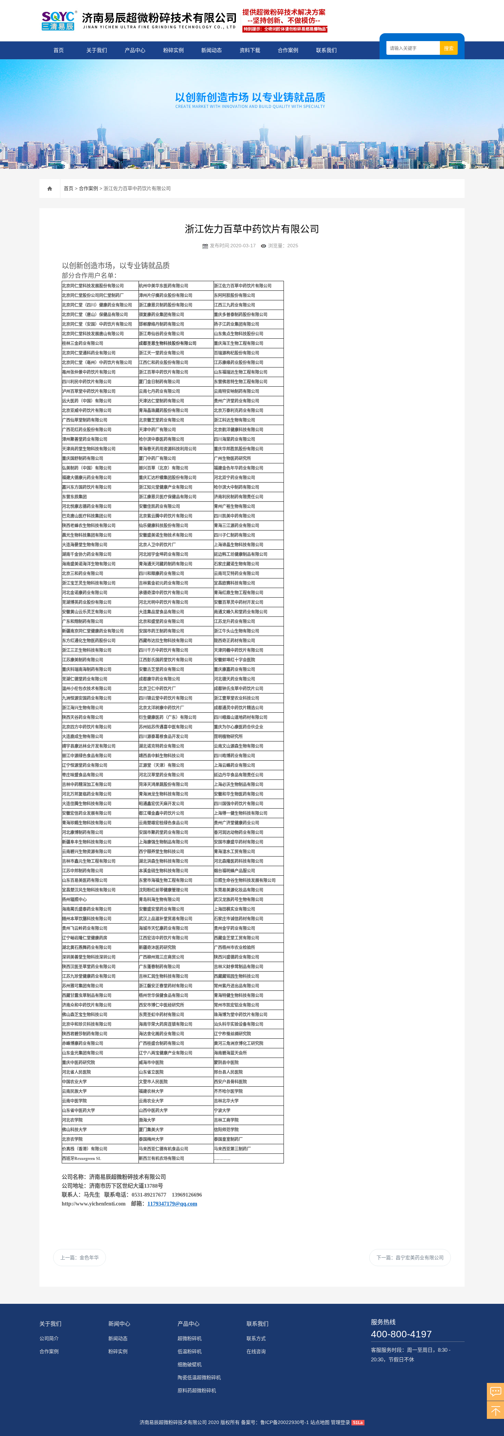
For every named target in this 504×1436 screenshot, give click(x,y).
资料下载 (250, 50)
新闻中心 (119, 1324)
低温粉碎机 (190, 1351)
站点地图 (319, 1422)
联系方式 (256, 1338)
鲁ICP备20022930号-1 (284, 1422)
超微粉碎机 (190, 1338)
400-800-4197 (401, 1334)
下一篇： (410, 1257)
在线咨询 (256, 1351)
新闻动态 (211, 50)
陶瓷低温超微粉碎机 (199, 1377)
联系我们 (326, 50)
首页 (58, 50)
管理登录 (340, 1422)
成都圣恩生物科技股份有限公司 (167, 343)
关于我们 (96, 50)
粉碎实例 (173, 50)
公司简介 (49, 1338)
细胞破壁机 (190, 1364)
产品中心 (135, 50)
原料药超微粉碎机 (197, 1390)
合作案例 (288, 50)
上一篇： (79, 1257)
